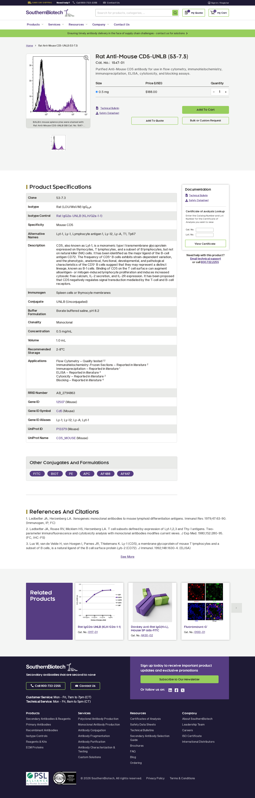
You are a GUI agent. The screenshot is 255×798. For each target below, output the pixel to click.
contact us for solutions (170, 33)
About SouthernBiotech (197, 718)
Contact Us (113, 2)
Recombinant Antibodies (42, 730)
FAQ (133, 751)
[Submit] (175, 13)
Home (29, 45)
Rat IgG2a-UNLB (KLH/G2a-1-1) (79, 216)
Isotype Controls (36, 735)
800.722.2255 (210, 262)
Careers (187, 730)
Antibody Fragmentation (94, 735)
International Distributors (198, 741)
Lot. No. (190, 234)
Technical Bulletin (109, 108)
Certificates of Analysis (145, 718)
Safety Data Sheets (143, 724)
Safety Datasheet (109, 113)
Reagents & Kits (36, 741)
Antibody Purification (91, 741)
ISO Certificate (192, 735)
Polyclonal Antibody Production (98, 718)
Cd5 (59, 411)
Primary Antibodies (38, 724)
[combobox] (137, 12)
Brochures (137, 745)
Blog (133, 757)
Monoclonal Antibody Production (99, 724)
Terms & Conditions (182, 778)
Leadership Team (193, 724)
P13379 (61, 429)
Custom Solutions (89, 757)
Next (236, 608)
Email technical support (205, 258)
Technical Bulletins (142, 730)
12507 (60, 402)
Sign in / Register (220, 2)
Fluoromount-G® (196, 627)
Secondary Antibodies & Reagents (48, 718)
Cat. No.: (83, 632)
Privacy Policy (155, 778)
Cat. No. (190, 229)
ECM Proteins (34, 747)
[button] (45, 686)
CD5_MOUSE (66, 438)
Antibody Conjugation (92, 730)
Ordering (136, 762)
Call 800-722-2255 (86, 2)
